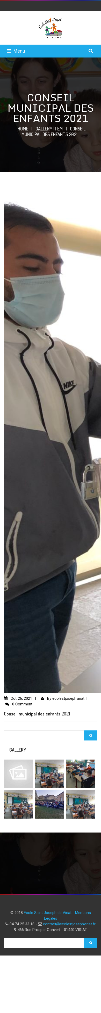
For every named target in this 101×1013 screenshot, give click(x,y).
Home (23, 128)
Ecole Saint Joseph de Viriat (47, 912)
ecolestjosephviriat (68, 698)
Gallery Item (49, 128)
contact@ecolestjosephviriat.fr (69, 924)
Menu (19, 51)
